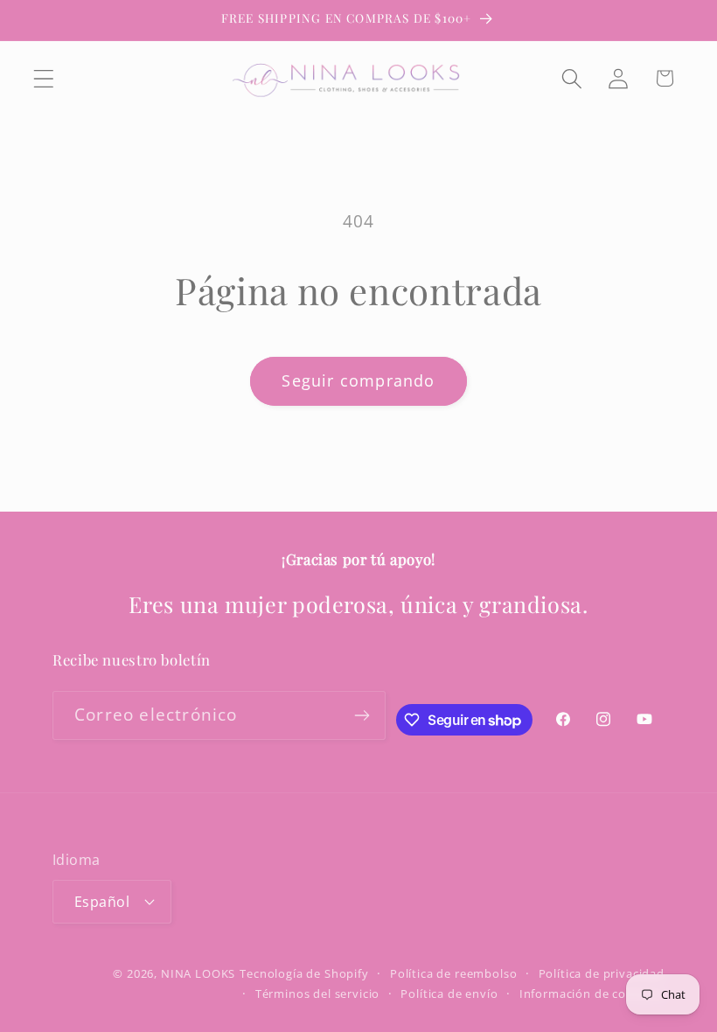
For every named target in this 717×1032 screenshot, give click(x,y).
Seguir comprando (358, 380)
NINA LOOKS (198, 973)
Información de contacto (592, 993)
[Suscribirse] (362, 715)
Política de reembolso (454, 973)
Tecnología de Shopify (304, 973)
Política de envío (449, 993)
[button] (44, 78)
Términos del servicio (317, 993)
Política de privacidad (602, 973)
